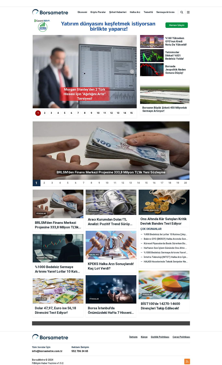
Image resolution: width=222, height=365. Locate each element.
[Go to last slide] (37, 71)
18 (169, 183)
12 (111, 113)
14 (124, 113)
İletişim (133, 337)
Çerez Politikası (181, 337)
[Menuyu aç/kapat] (188, 12)
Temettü (148, 12)
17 (162, 183)
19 (177, 183)
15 (131, 113)
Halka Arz (135, 12)
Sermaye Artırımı (165, 12)
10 (98, 113)
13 (118, 113)
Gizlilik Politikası (160, 337)
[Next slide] (132, 71)
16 (154, 183)
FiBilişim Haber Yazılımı (44, 363)
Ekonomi (82, 12)
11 (104, 113)
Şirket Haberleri (117, 12)
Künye (144, 337)
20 (185, 183)
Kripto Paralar (98, 12)
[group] (85, 71)
